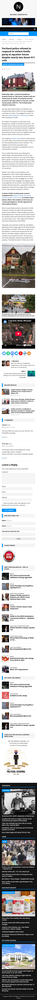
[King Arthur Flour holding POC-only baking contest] (18, 903)
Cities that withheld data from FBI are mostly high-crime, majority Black (17, 824)
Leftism (11, 39)
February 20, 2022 (16, 405)
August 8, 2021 (15, 414)
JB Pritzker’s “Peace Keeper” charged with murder (18, 879)
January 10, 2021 (16, 395)
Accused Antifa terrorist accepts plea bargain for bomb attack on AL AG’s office (18, 972)
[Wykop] (25, 353)
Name (4, 486)
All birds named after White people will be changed (16, 923)
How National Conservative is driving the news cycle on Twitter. (17, 875)
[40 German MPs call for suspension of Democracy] (18, 801)
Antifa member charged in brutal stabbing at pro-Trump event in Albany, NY (21, 391)
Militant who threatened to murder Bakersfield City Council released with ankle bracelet (17, 981)
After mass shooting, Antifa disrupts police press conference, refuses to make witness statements (23, 401)
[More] (29, 353)
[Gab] (8, 353)
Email (3, 492)
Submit (18, 539)
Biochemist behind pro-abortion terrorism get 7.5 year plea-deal (18, 985)
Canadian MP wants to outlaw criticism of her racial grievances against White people (17, 819)
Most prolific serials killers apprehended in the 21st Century (17, 882)
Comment (5, 472)
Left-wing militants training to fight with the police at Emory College (16, 976)
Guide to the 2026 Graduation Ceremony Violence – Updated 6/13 (18, 868)
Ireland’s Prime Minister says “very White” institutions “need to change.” (15, 928)
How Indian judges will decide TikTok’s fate (16, 832)
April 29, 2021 (7, 69)
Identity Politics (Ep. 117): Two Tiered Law (15, 871)
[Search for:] (18, 33)
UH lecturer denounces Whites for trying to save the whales (18, 935)
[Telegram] (16, 353)
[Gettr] (21, 353)
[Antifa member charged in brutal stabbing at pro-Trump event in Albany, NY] (5, 392)
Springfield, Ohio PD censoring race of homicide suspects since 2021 (17, 828)
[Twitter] (4, 353)
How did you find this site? (11, 531)
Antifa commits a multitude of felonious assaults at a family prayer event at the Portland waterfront (23, 410)
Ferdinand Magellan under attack (13, 932)
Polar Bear (5, 444)
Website (4, 497)
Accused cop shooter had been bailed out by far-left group (18, 990)
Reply (5, 437)
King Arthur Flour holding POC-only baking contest (16, 919)
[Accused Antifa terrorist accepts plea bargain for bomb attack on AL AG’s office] (18, 956)
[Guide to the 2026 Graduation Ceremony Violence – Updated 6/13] (18, 852)
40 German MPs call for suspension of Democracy (18, 816)
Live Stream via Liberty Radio (18, 743)
